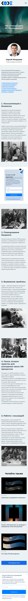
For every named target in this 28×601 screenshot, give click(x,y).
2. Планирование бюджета (9, 515)
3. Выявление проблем (7, 517)
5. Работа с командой (7, 522)
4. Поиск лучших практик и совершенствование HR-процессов (11, 520)
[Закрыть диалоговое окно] (27, 574)
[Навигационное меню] (26, 3)
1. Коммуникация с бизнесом (9, 514)
